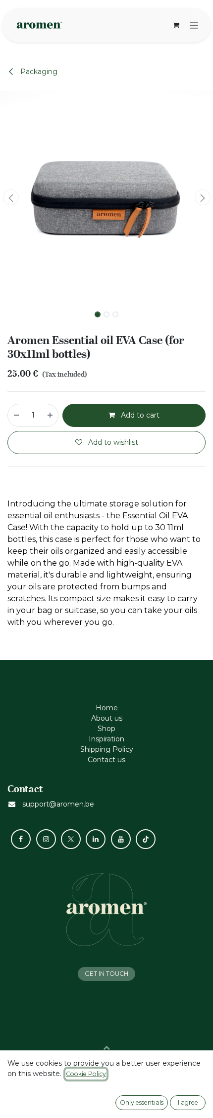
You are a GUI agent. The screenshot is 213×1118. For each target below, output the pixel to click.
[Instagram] (46, 839)
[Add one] (50, 415)
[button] (10, 197)
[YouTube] (121, 839)
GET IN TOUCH (106, 973)
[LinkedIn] (96, 839)
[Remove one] (16, 415)
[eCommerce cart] (176, 25)
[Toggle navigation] (194, 25)
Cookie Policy (86, 1074)
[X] (71, 839)
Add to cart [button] (139, 415)
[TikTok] (146, 839)
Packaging (37, 71)
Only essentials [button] (141, 1102)
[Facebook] (21, 839)
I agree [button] (188, 1102)
